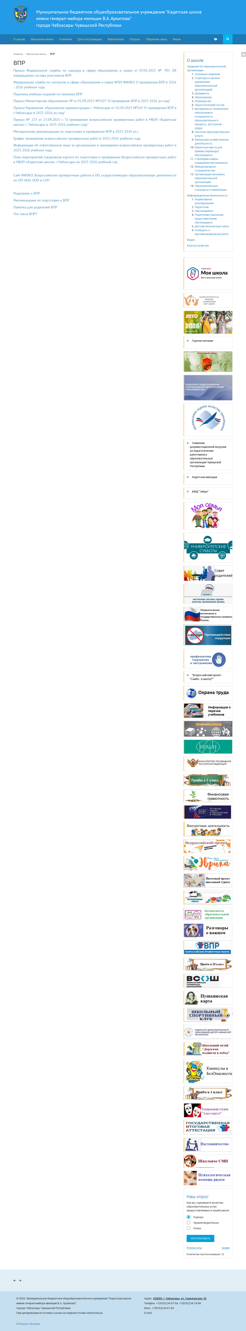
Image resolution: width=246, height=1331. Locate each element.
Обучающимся (204, 211)
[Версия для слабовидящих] (218, 39)
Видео (191, 240)
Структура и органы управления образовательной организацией (207, 83)
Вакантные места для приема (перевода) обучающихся (208, 151)
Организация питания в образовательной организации (210, 178)
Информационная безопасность (207, 195)
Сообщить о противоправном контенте (211, 232)
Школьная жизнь (42, 39)
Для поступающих (90, 39)
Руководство (203, 101)
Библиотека (116, 39)
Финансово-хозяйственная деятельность (212, 141)
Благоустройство (198, 245)
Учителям (65, 39)
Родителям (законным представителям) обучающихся (209, 218)
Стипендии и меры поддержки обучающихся (211, 160)
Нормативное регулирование (204, 201)
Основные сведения (207, 74)
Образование (203, 97)
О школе (19, 39)
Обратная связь (156, 39)
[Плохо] (189, 1227)
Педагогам (202, 207)
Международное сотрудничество (205, 168)
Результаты (194, 1248)
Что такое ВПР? (25, 214)
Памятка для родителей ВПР (35, 207)
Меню (177, 39)
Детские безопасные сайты (212, 226)
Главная (18, 54)
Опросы (135, 39)
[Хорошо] (189, 1216)
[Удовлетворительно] (189, 1222)
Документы (202, 93)
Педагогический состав (209, 105)
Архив (225, 1248)
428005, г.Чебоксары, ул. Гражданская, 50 (179, 1298)
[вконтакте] (243, 54)
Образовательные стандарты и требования (210, 187)
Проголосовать (200, 1238)
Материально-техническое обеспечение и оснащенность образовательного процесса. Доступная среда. (211, 118)
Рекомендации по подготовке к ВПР (41, 200)
